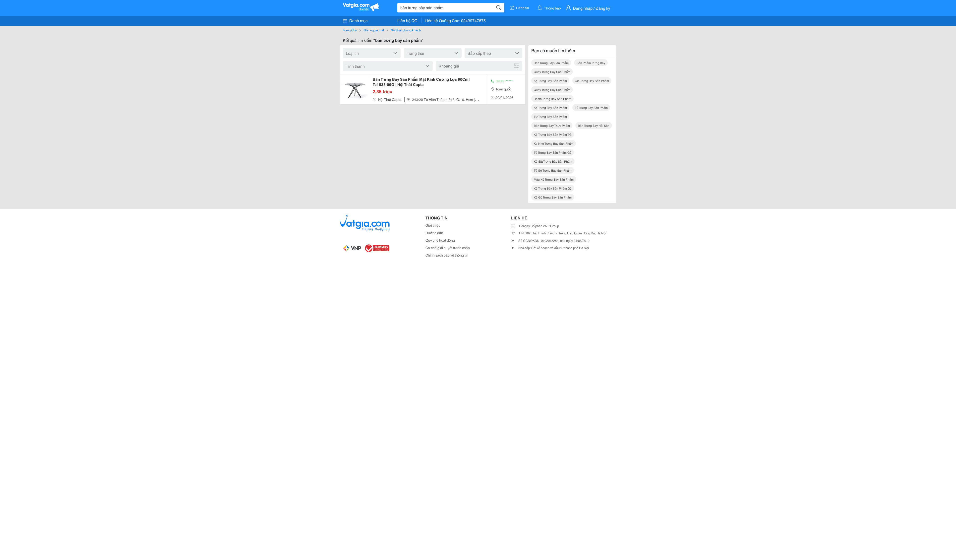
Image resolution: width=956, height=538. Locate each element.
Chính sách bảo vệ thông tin (446, 255)
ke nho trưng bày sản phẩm (553, 143)
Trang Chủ (350, 30)
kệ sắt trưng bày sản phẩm (553, 161)
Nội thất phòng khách (406, 30)
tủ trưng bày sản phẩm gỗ (552, 152)
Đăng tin (522, 7)
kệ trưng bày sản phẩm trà (553, 134)
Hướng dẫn (434, 232)
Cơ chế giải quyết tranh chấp (447, 247)
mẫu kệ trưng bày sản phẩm (554, 179)
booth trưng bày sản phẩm (552, 98)
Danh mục (357, 20)
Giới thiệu (432, 225)
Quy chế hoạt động (440, 240)
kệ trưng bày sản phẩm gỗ (553, 188)
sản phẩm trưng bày (591, 63)
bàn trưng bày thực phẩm (552, 125)
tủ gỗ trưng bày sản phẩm (552, 170)
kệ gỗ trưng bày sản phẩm (553, 197)
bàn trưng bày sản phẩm (551, 63)
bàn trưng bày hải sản (593, 125)
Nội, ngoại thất (373, 30)
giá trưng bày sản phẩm (592, 80)
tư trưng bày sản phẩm (550, 116)
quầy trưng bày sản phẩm (552, 71)
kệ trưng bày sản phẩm (550, 80)
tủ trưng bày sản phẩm (591, 107)
